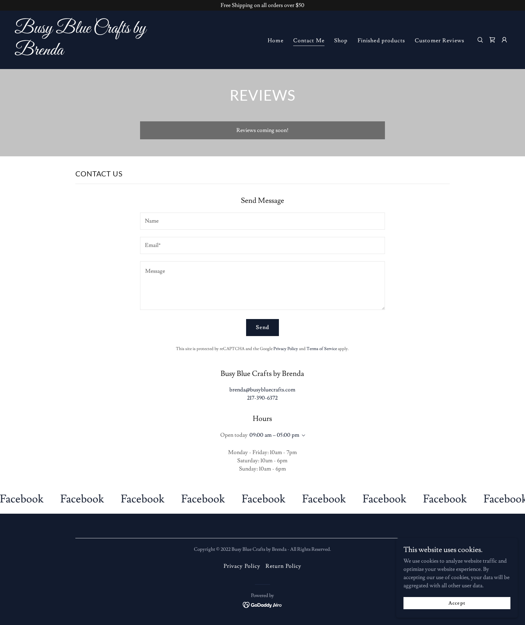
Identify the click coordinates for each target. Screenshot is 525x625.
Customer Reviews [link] (439, 40)
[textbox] (262, 221)
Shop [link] (341, 40)
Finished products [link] (381, 40)
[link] (84, 53)
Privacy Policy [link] (285, 349)
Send (262, 327)
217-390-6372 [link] (262, 397)
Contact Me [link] (308, 40)
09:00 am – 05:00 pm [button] (274, 435)
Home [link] (275, 40)
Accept (456, 603)
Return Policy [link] (284, 566)
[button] (504, 40)
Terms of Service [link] (322, 349)
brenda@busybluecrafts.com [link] (262, 389)
